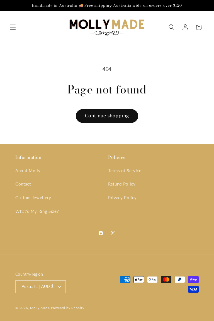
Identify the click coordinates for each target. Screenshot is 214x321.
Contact (23, 183)
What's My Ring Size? (37, 211)
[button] (13, 27)
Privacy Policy (122, 197)
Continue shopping (107, 115)
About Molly (27, 170)
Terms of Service (125, 170)
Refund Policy (122, 183)
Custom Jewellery (33, 197)
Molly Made (40, 308)
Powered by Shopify (67, 308)
